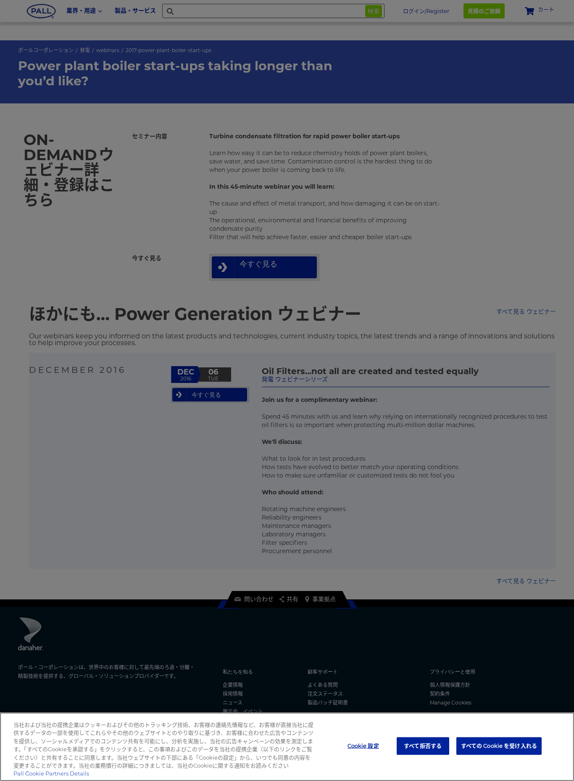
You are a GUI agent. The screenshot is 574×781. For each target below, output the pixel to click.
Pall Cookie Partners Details (51, 773)
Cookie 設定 (363, 745)
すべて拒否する (423, 745)
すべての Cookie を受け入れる (499, 745)
